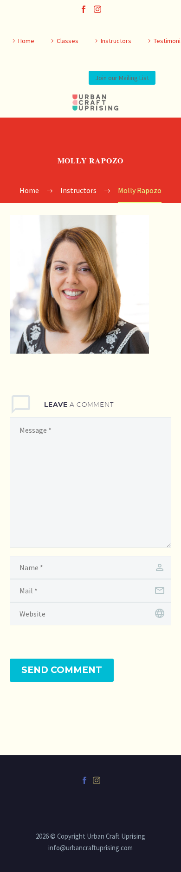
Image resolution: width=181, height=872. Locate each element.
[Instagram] (97, 9)
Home (26, 41)
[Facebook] (83, 9)
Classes (67, 41)
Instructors (116, 41)
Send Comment (61, 670)
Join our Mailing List (122, 78)
